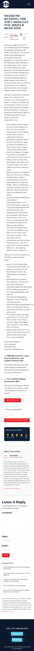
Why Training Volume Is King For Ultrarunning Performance (16, 568)
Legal (5, 646)
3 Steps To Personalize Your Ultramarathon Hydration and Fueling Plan (15, 580)
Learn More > (9, 611)
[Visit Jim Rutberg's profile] (6, 35)
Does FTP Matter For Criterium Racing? (14, 585)
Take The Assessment (12, 400)
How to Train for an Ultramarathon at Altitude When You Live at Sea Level (16, 591)
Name (5, 536)
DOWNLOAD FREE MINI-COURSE (17, 420)
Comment (7, 512)
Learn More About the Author (12, 488)
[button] (24, 4)
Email (5, 545)
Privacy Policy (10, 646)
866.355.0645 (22, 628)
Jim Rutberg (14, 35)
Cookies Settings (19, 646)
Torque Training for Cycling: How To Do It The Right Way (16, 574)
